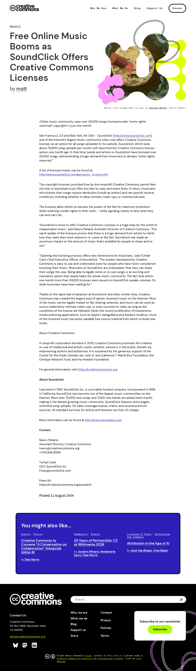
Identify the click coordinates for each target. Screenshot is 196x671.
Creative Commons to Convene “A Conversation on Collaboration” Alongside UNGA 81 (44, 546)
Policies (106, 628)
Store (74, 636)
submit (181, 599)
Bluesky (15, 645)
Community (81, 534)
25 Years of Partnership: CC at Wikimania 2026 (96, 542)
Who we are (79, 613)
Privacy (106, 620)
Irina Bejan (160, 550)
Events (25, 534)
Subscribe (160, 629)
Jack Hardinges (141, 550)
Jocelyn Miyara (88, 551)
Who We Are (98, 8)
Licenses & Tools (139, 534)
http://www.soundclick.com (132, 136)
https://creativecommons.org (97, 369)
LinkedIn (34, 645)
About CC (15, 26)
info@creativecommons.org (27, 636)
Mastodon (25, 645)
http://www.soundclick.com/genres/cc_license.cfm (73, 174)
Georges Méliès (158, 108)
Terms (105, 636)
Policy (38, 534)
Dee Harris (32, 559)
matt (21, 88)
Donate (177, 8)
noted (88, 655)
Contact (106, 613)
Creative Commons (24, 8)
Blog (137, 8)
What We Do (120, 8)
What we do (79, 618)
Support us (78, 630)
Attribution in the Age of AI (148, 543)
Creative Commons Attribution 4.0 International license (90, 658)
